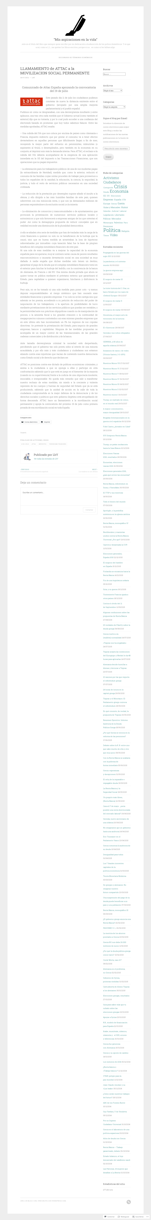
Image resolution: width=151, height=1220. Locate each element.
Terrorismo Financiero (57, 444)
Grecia (114, 203)
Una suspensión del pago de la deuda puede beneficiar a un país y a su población (116, 901)
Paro (126, 222)
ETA (124, 199)
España (117, 199)
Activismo (37, 440)
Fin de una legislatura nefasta (116, 580)
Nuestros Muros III (111, 384)
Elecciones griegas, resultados (116, 995)
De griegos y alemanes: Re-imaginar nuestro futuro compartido (115, 888)
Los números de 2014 (112, 1062)
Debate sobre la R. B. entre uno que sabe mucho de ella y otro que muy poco (116, 749)
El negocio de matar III (113, 279)
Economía (119, 191)
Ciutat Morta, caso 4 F (112, 960)
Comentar (89, 510)
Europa (106, 203)
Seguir (108, 157)
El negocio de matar (111, 310)
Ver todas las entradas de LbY (46, 459)
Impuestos (42, 444)
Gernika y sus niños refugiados (116, 333)
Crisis (46, 440)
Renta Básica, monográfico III (115, 910)
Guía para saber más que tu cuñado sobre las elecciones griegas (114, 1008)
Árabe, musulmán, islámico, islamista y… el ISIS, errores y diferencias (115, 1035)
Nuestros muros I (110, 394)
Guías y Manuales (111, 207)
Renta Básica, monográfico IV (115, 523)
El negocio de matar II (112, 301)
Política (112, 230)
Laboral (123, 211)
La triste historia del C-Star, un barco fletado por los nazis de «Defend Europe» (116, 292)
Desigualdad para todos (113, 854)
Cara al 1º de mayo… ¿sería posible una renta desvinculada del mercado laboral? (116, 810)
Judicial (115, 211)
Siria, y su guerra (110, 589)
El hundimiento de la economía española (34, 470)
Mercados (116, 218)
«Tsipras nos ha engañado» (114, 643)
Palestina (118, 222)
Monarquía (108, 222)
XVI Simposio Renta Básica (114, 435)
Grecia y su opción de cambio (115, 1053)
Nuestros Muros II (111, 389)
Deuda (106, 192)
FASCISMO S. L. (109, 928)
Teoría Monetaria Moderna (114, 876)
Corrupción (108, 187)
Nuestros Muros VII (111, 363)
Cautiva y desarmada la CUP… (115, 545)
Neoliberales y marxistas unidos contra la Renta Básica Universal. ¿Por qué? (116, 536)
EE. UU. (106, 195)
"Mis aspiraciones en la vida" (75, 39)
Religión (125, 231)
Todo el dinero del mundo (114, 501)
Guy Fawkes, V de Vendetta (115, 1111)
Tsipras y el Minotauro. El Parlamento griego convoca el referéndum (115, 702)
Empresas (108, 199)
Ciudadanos (112, 182)
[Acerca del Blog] (129, 1202)
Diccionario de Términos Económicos (75, 57)
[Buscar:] (114, 74)
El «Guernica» (109, 327)
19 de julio (25, 444)
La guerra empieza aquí (113, 270)
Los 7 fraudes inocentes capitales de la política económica (113, 867)
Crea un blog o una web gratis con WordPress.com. (43, 1201)
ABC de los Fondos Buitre (114, 1103)
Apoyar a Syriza (109, 1017)
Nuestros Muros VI (111, 368)
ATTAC (34, 444)
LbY (33, 78)
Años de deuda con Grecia (114, 1138)
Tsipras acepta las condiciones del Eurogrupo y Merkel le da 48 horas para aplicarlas (116, 655)
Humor (124, 207)
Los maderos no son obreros (88, 470)
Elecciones (116, 196)
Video (114, 235)
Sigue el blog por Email (115, 118)
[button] (31, 102)
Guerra (121, 203)
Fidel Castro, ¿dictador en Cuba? (116, 426)
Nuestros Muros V (111, 374)
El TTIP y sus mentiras (113, 493)
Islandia (107, 211)
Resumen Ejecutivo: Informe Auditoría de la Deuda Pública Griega (115, 724)
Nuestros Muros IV (111, 379)
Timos (106, 235)
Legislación (108, 215)
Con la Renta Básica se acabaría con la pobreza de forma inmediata (116, 761)
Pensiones (108, 226)
